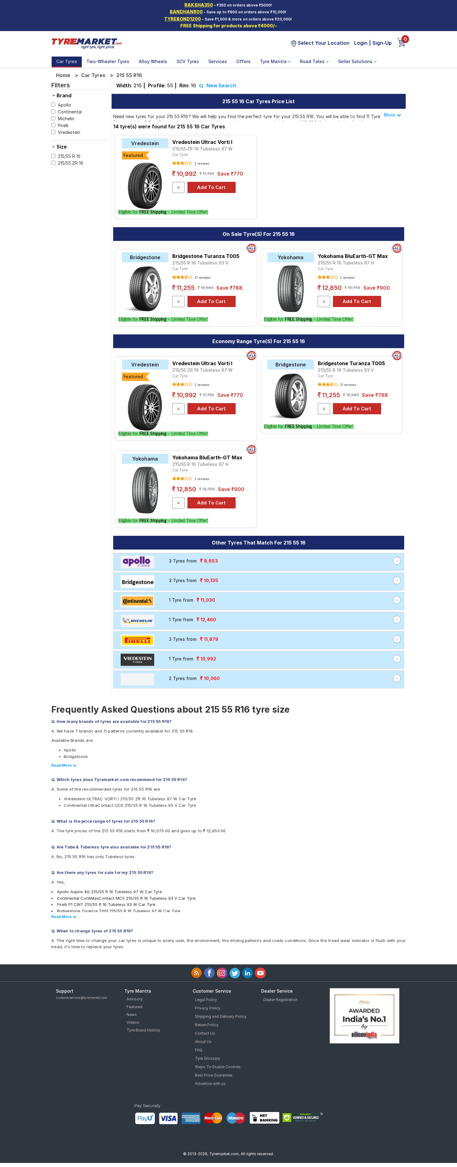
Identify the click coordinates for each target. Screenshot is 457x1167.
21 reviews (201, 277)
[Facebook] (209, 972)
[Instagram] (222, 972)
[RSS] (196, 972)
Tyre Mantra (274, 61)
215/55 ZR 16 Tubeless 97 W (202, 148)
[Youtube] (260, 972)
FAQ (198, 1050)
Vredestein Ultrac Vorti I (202, 142)
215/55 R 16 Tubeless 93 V (200, 262)
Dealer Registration (280, 999)
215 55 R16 (129, 75)
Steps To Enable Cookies (218, 1066)
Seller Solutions (356, 61)
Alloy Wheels (153, 61)
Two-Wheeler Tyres (107, 61)
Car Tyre (179, 154)
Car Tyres (66, 61)
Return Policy (207, 1024)
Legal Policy (206, 999)
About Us (203, 1041)
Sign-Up (382, 43)
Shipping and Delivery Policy (221, 1016)
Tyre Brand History (143, 1030)
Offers (243, 61)
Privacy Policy (207, 1008)
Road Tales (313, 61)
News (132, 1014)
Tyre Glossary (207, 1058)
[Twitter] (234, 972)
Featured (134, 1006)
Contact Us (205, 1033)
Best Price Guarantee (213, 1075)
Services (217, 61)
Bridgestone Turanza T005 (205, 256)
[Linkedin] (247, 972)
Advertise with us (210, 1083)
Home (63, 75)
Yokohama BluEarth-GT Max (353, 256)
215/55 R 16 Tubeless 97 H (346, 262)
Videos (133, 1022)
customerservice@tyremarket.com (81, 997)
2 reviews (201, 163)
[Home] (86, 42)
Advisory (135, 999)
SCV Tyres (188, 61)
